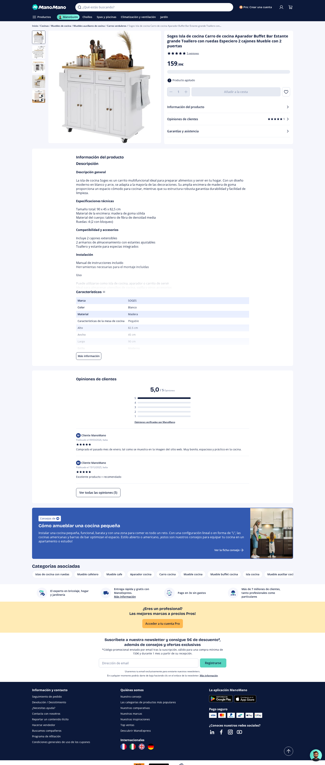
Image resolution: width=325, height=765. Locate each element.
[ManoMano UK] (142, 747)
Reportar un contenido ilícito (50, 719)
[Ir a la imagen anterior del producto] (56, 87)
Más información (209, 675)
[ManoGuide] (316, 755)
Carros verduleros (116, 25)
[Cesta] (290, 7)
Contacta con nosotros (46, 713)
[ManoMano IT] (133, 747)
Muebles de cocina (61, 25)
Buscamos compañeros (46, 730)
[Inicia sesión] (281, 7)
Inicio (35, 25)
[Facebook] (221, 732)
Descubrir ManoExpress (135, 730)
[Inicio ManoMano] (51, 7)
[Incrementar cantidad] (186, 91)
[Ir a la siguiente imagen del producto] (153, 87)
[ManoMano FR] (123, 747)
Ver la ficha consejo (227, 550)
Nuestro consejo (130, 696)
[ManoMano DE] (151, 747)
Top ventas (127, 725)
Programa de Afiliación (46, 736)
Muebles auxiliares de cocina (89, 25)
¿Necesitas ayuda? (43, 708)
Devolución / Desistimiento (49, 702)
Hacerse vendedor (43, 725)
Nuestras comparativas (135, 708)
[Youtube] (239, 732)
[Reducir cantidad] (171, 91)
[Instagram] (230, 732)
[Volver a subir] (288, 751)
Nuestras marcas (131, 713)
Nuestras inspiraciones (135, 719)
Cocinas (44, 25)
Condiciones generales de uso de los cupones (61, 742)
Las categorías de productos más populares (148, 702)
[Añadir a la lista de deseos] (286, 91)
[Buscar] (79, 7)
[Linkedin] (212, 732)
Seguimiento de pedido (47, 696)
